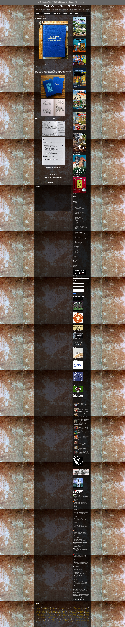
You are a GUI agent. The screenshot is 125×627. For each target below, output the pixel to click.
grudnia (76, 202)
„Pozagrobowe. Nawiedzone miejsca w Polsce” (81, 209)
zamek (60, 609)
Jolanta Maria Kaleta (62, 610)
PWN (44, 610)
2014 (75, 265)
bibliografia (53, 619)
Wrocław (84, 609)
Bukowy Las (42, 614)
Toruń (37, 616)
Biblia (63, 616)
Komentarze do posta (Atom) (43, 214)
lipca (76, 247)
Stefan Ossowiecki (48, 619)
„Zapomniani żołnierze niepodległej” (80, 214)
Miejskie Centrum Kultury (77, 578)
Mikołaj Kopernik (85, 618)
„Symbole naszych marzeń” (79, 236)
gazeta (88, 609)
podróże (64, 611)
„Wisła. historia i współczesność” (79, 231)
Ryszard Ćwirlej (81, 612)
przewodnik (43, 608)
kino (56, 610)
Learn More (82, 2)
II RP (86, 608)
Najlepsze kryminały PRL (62, 607)
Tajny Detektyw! (76, 548)
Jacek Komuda (57, 613)
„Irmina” (79, 408)
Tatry (69, 615)
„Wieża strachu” (77, 213)
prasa (73, 609)
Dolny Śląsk (69, 611)
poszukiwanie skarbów (81, 615)
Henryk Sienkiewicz (60, 620)
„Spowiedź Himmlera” (78, 217)
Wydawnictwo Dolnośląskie (80, 611)
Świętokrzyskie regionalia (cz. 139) (80, 237)
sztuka (52, 607)
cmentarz (64, 614)
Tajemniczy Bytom (77, 537)
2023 (75, 200)
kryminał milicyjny (52, 608)
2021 (75, 256)
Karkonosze (55, 618)
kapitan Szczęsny (79, 610)
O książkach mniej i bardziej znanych (80, 554)
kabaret (76, 615)
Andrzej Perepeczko (82, 619)
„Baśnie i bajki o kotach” (81, 430)
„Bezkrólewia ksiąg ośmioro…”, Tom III (80, 238)
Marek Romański (48, 610)
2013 (75, 266)
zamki (83, 608)
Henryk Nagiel (70, 621)
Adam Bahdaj (73, 620)
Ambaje (54, 617)
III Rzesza (73, 616)
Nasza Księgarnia (62, 613)
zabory (82, 613)
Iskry (57, 609)
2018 (75, 260)
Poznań (75, 607)
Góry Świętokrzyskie (66, 612)
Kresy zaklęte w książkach (78, 530)
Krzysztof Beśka (65, 615)
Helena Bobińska (66, 621)
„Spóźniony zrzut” (77, 241)
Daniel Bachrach (69, 614)
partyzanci (84, 617)
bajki (46, 617)
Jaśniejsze (75, 508)
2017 (75, 261)
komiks (72, 607)
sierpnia (76, 246)
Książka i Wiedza (75, 621)
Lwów (41, 610)
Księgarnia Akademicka (80, 614)
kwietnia (76, 251)
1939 (87, 617)
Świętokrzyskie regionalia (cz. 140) (80, 226)
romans (84, 610)
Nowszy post (37, 212)
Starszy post (68, 212)
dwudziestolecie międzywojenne (75, 613)
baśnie (72, 615)
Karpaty (44, 619)
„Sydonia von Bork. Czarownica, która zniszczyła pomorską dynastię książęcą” (83, 420)
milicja (86, 607)
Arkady (56, 617)
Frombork (47, 618)
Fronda (83, 607)
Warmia (73, 611)
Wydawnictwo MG (38, 613)
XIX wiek (57, 615)
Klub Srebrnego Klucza (61, 618)
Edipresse (50, 620)
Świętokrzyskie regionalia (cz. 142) (80, 212)
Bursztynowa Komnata (42, 618)
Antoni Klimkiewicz (76, 544)
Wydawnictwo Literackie (60, 608)
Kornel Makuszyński (68, 618)
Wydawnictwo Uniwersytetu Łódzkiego (50, 615)
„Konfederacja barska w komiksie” (79, 208)
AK (64, 619)
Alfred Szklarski (68, 619)
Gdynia (71, 617)
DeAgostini (67, 617)
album (68, 607)
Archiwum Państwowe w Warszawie (41, 621)
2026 (75, 196)
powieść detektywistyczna (77, 608)
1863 (84, 621)
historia (38, 604)
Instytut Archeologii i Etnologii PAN (80, 616)
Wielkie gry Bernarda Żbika (42, 616)
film (70, 609)
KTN (37, 609)
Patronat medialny (47, 13)
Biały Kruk (59, 617)
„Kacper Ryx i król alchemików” (79, 232)
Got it (86, 2)
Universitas (37, 614)
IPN (36, 612)
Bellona (80, 609)
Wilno (61, 614)
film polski (49, 616)
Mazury (74, 610)
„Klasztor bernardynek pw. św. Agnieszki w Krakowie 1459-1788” (83, 413)
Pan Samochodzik (47, 609)
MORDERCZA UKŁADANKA (78, 555)
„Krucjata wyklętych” (78, 243)
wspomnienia (38, 608)
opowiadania (53, 609)
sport (53, 614)
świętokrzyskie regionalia (58, 616)
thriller (61, 615)
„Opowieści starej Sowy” (77, 567)
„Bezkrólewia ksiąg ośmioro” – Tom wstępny (81, 227)
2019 (75, 259)
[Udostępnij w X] (50, 182)
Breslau (60, 612)
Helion (41, 619)
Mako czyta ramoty (77, 501)
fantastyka (60, 611)
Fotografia (74, 614)
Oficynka (70, 608)
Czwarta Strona (41, 609)
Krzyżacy (47, 614)
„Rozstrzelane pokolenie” (78, 207)
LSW (81, 618)
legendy (86, 611)
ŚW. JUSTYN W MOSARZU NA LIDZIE (79, 561)
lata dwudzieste (47, 607)
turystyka (66, 608)
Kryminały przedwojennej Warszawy (42, 606)
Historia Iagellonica (68, 616)
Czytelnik (76, 612)
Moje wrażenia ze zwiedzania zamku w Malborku (80, 496)
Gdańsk (37, 610)
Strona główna (38, 13)
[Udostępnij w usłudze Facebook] (51, 182)
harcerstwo (44, 613)
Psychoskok (49, 611)
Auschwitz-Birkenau (48, 621)
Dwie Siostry (56, 621)
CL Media (63, 617)
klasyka (47, 608)
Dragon (42, 620)
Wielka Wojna (43, 617)
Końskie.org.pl (76, 516)
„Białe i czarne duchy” (81, 403)
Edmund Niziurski (54, 620)
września (76, 245)
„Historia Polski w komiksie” (79, 242)
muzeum (79, 607)
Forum (71, 13)
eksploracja (58, 619)
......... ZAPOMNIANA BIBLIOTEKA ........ (62, 7)
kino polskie (77, 617)
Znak (57, 612)
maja (76, 250)
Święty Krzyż (49, 617)
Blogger (69, 624)
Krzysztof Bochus (74, 618)
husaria (70, 620)
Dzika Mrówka (46, 620)
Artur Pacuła (72, 612)
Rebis (53, 610)
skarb (42, 607)
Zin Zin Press (81, 621)
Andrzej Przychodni (78, 620)
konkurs (50, 614)
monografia (55, 607)
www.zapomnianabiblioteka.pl (77, 588)
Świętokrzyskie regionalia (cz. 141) (80, 218)
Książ (79, 618)
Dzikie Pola (48, 613)
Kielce (68, 609)
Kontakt (76, 13)
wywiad (77, 609)
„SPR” (76, 228)
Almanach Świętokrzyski (75, 619)
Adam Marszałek (68, 610)
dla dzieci (64, 609)
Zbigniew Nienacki (54, 611)
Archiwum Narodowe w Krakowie (85, 620)
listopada (76, 203)
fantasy (62, 619)
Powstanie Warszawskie (42, 612)
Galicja (52, 613)
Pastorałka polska (76, 573)
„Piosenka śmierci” (80, 441)
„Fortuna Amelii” (80, 435)
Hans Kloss (51, 618)
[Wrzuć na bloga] (49, 182)
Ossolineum (68, 613)
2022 (75, 201)
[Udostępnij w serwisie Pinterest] (52, 182)
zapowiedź (53, 612)
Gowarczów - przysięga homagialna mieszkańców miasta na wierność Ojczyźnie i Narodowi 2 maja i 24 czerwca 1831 (81, 518)
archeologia (48, 612)
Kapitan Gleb (66, 620)
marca (76, 252)
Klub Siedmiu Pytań (56, 13)
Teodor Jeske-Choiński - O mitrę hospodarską (80, 502)
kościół (81, 617)
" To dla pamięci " (77, 566)
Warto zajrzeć (65, 13)
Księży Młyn (57, 614)
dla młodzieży (38, 607)
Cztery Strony (52, 621)
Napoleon (86, 613)
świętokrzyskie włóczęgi (78, 495)
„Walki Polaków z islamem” (78, 223)
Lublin (73, 617)
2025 (75, 197)
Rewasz (79, 621)
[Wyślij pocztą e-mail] (48, 182)
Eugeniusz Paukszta (61, 621)
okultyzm (52, 616)
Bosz (37, 618)
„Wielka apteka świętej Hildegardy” (80, 233)
